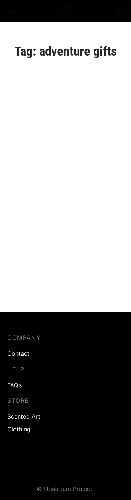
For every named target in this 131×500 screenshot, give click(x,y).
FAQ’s (14, 385)
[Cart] (119, 11)
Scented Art (23, 416)
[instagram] (65, 473)
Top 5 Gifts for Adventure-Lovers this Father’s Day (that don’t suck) (56, 267)
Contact (18, 353)
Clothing (19, 429)
